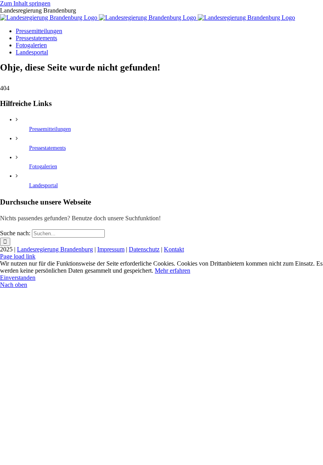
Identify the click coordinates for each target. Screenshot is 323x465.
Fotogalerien (43, 166)
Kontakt (174, 249)
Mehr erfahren (172, 270)
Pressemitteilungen (50, 129)
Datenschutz (144, 249)
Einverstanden (17, 277)
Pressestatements (47, 148)
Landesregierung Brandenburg (55, 249)
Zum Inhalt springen (25, 3)
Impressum (110, 249)
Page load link (17, 256)
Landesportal (43, 185)
